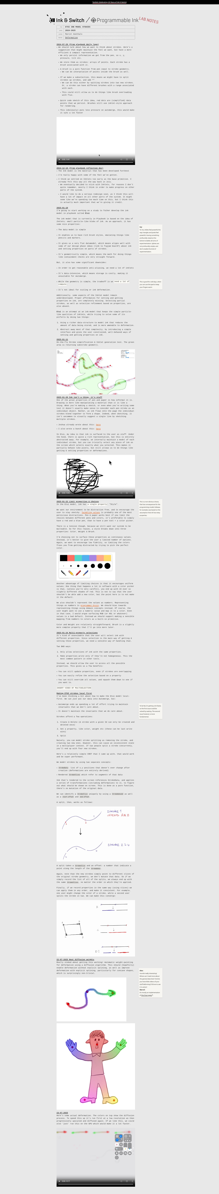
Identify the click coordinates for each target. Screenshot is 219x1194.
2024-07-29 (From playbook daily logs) (78, 45)
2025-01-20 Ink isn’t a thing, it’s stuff (79, 397)
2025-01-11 (62, 340)
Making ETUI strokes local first (74, 693)
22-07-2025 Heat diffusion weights (75, 960)
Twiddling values (91, 513)
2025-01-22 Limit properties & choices (78, 502)
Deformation (71, 38)
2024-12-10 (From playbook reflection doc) (80, 168)
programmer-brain (90, 606)
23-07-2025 (62, 1113)
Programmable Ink (118, 20)
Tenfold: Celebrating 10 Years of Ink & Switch (109, 2)
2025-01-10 (62, 208)
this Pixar (146, 995)
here (98, 425)
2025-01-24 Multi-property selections (77, 633)
